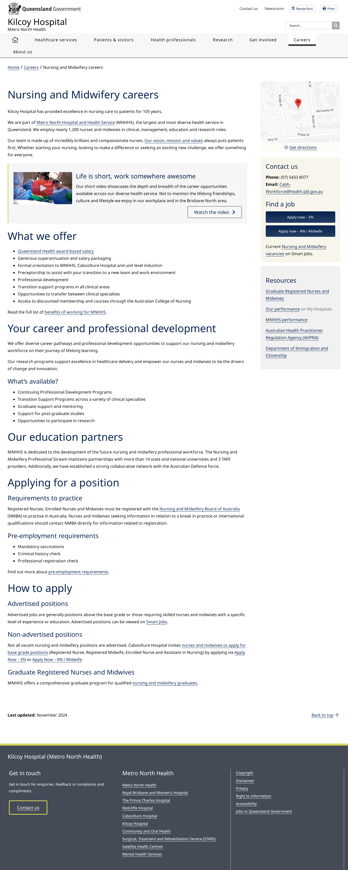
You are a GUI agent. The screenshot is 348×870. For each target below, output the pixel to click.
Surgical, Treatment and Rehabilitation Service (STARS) (169, 838)
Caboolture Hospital (139, 815)
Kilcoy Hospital (135, 823)
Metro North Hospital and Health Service (75, 122)
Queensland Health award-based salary (56, 251)
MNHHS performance (286, 319)
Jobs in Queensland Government (264, 811)
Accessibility (246, 803)
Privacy (242, 788)
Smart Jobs (156, 622)
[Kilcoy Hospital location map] (300, 83)
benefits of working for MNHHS (75, 312)
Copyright (244, 772)
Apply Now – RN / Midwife (57, 659)
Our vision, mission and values (173, 140)
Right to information (253, 796)
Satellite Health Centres (142, 846)
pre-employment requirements (78, 572)
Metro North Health (139, 785)
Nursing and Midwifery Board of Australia (199, 509)
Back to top (322, 715)
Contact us (28, 807)
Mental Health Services (142, 854)
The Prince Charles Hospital (146, 800)
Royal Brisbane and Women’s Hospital (155, 792)
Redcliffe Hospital (137, 808)
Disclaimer (245, 780)
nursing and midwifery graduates (164, 683)
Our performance (283, 309)
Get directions (303, 147)
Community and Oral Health (146, 831)
